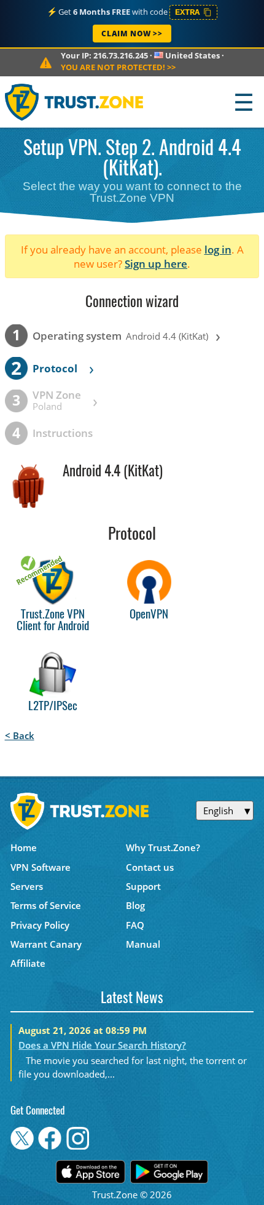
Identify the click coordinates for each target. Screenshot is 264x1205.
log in (217, 249)
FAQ (135, 925)
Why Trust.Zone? (163, 847)
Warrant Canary (46, 944)
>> (118, 67)
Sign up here (156, 264)
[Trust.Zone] (74, 101)
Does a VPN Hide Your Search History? (102, 1045)
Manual (143, 944)
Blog (135, 905)
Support (143, 886)
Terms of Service (45, 905)
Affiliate (27, 963)
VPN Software (40, 867)
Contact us (150, 867)
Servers (26, 886)
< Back (19, 735)
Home (23, 847)
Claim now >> (131, 33)
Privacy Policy (39, 925)
